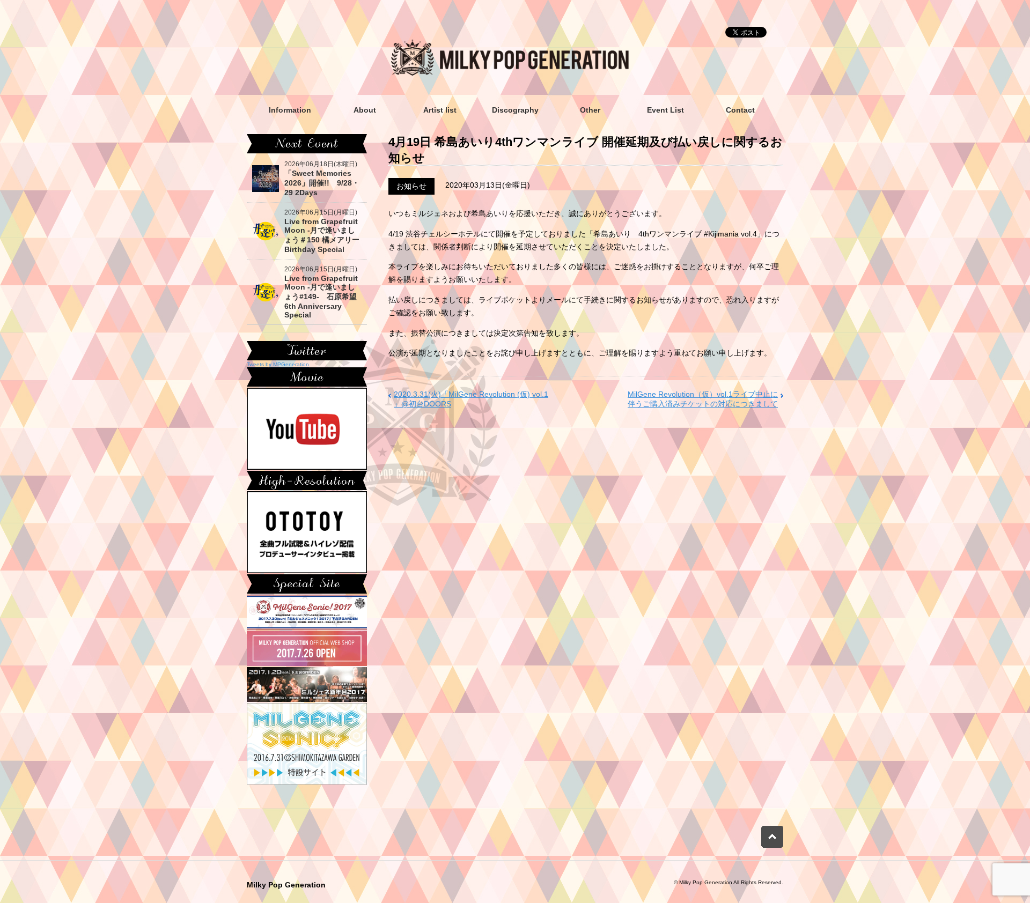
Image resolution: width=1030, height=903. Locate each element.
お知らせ (411, 186)
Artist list (440, 110)
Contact (740, 110)
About (365, 110)
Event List (665, 110)
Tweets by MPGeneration (278, 364)
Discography (515, 110)
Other (590, 110)
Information (290, 110)
